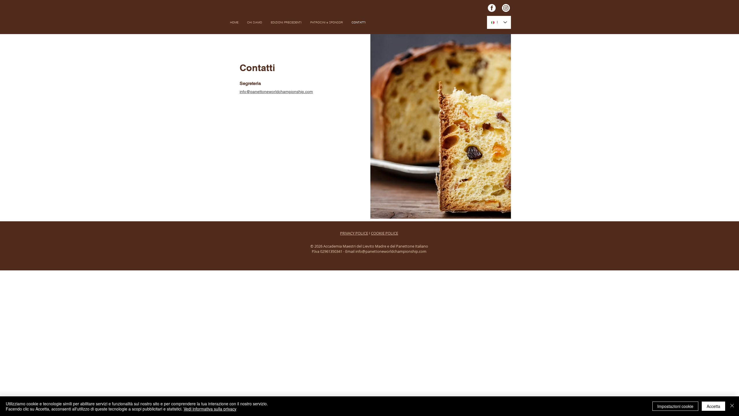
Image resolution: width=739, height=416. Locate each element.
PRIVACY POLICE (354, 233)
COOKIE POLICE (384, 233)
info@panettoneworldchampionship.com (276, 91)
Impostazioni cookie (675, 406)
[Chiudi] (732, 406)
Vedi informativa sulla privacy (210, 409)
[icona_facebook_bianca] (492, 8)
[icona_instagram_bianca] (506, 8)
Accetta (713, 406)
